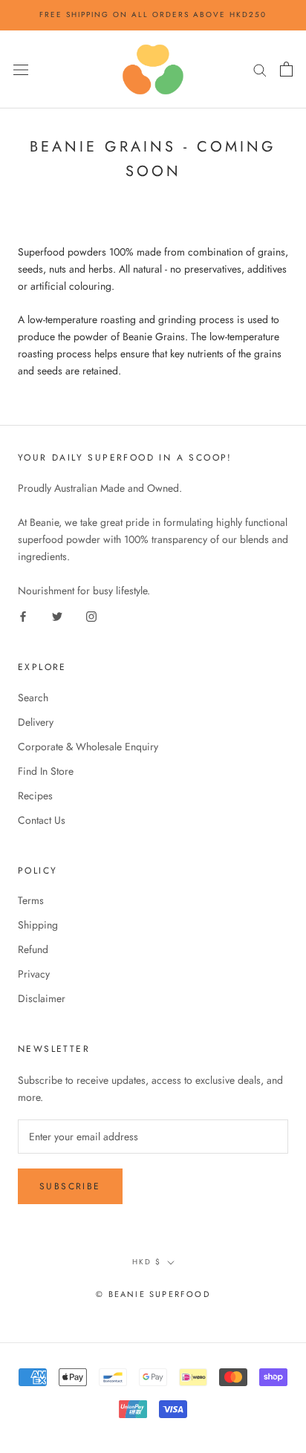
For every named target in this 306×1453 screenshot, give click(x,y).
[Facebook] (23, 616)
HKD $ (146, 1261)
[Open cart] (286, 69)
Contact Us (41, 820)
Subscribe (70, 1186)
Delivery (35, 722)
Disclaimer (41, 998)
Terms (31, 900)
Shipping (38, 924)
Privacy (34, 973)
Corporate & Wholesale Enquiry (88, 746)
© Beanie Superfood (153, 1294)
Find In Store (46, 771)
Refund (33, 949)
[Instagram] (91, 616)
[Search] (260, 69)
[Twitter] (57, 616)
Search (33, 697)
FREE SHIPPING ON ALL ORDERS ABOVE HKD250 (153, 14)
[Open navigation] (20, 69)
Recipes (35, 795)
